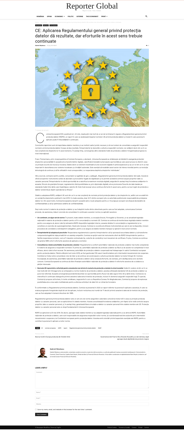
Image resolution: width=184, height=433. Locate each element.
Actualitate (44, 22)
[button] (146, 17)
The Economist (92, 16)
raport (65, 328)
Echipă (140, 427)
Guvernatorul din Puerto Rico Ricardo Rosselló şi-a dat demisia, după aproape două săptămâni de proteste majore (125, 338)
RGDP (99, 328)
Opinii (49, 16)
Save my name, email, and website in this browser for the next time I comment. (64, 409)
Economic (59, 16)
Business (46, 25)
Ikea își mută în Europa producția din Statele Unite (52, 337)
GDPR (59, 328)
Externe (80, 16)
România (40, 16)
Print (103, 16)
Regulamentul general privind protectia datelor (83, 328)
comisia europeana (50, 328)
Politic (71, 16)
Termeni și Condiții (124, 427)
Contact (134, 427)
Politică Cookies (112, 427)
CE (42, 328)
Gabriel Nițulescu (40, 45)
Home (37, 22)
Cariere (146, 427)
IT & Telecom (53, 25)
